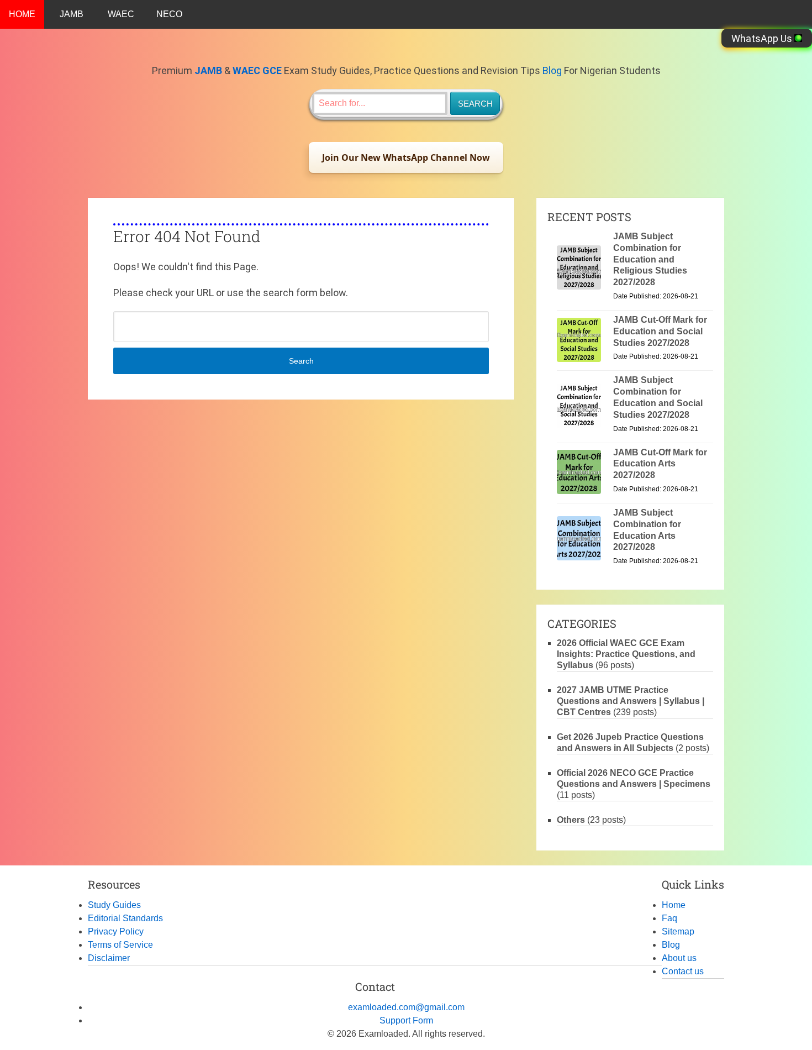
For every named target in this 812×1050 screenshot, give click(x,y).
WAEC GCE (257, 70)
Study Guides (114, 905)
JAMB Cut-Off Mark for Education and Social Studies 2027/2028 (660, 331)
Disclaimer (109, 958)
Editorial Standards (125, 918)
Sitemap (678, 931)
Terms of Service (120, 944)
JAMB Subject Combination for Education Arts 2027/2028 (647, 530)
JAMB (71, 14)
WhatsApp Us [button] (762, 38)
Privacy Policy (116, 931)
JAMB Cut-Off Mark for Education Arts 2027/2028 (660, 464)
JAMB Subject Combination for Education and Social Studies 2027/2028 (658, 397)
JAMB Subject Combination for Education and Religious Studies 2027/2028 (650, 259)
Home (674, 905)
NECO (169, 14)
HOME (22, 14)
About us (679, 958)
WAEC (121, 14)
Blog (552, 70)
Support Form (406, 1020)
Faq (669, 918)
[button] (406, 157)
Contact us (683, 971)
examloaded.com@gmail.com (406, 1007)
